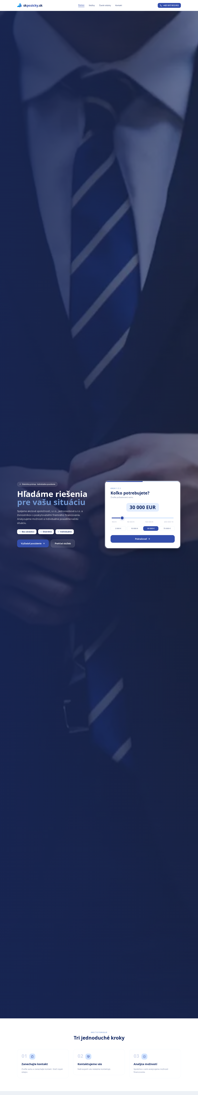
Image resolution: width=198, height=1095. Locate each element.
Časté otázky (105, 5)
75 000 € (167, 528)
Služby (92, 5)
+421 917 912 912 (171, 5)
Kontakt (118, 5)
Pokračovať (141, 539)
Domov (81, 5)
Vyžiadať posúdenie (31, 543)
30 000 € (150, 528)
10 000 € (134, 528)
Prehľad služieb (63, 543)
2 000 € (118, 528)
